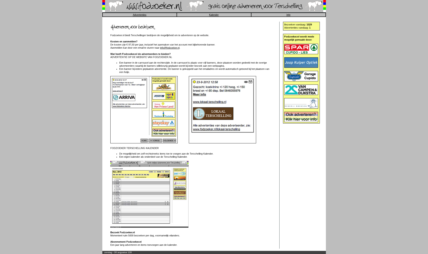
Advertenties (139, 14)
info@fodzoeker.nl (169, 47)
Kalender (214, 14)
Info (288, 14)
